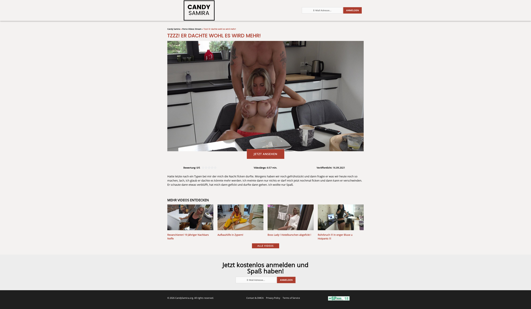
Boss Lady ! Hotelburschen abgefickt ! (289, 234)
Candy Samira (173, 29)
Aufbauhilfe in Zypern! (230, 234)
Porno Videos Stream (191, 29)
